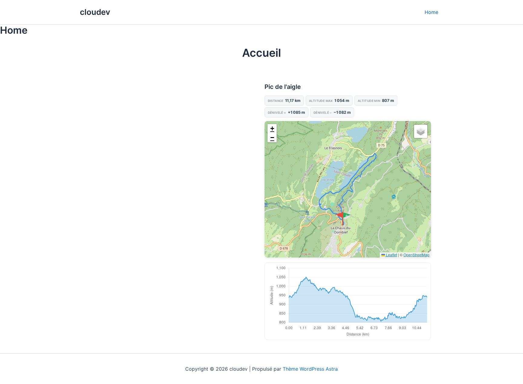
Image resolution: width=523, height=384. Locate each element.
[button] (347, 218)
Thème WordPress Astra (310, 369)
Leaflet (391, 254)
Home (431, 12)
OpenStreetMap (416, 254)
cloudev (95, 12)
